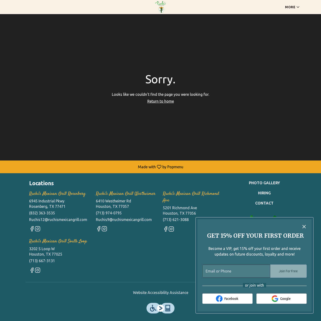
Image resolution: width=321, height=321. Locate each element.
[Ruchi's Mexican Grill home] (160, 7)
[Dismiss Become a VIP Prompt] (304, 226)
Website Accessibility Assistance (160, 292)
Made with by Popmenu (93, 167)
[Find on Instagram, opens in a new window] (37, 229)
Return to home (160, 101)
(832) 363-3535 (42, 213)
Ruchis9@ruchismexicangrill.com (124, 219)
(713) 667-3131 (42, 261)
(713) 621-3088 (176, 219)
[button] (293, 7)
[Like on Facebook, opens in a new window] (32, 229)
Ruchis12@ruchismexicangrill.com (58, 219)
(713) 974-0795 (109, 213)
